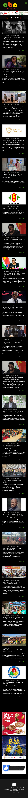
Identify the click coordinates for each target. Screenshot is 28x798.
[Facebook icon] (10, 792)
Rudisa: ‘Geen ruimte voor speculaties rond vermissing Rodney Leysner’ (13, 141)
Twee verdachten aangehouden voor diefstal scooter (13, 38)
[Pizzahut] (14, 734)
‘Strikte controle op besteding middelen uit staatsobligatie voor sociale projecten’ (13, 274)
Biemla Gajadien (7, 409)
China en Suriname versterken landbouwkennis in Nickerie (11, 582)
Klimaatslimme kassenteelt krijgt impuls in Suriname (12, 549)
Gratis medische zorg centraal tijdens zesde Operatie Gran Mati (13, 618)
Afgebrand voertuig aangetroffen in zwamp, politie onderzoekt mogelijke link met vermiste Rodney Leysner (13, 516)
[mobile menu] (26, 3)
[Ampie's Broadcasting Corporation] (11, 6)
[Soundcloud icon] (17, 792)
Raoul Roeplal (6, 69)
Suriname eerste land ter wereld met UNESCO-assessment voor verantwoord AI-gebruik (13, 684)
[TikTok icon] (15, 792)
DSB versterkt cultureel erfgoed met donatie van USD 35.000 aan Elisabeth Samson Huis (13, 176)
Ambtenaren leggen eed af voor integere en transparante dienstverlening (11, 447)
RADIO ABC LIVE (15, 17)
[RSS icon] (18, 792)
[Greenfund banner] (14, 758)
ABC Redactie (6, 35)
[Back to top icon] (14, 784)
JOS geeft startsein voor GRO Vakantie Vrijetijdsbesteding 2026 (13, 650)
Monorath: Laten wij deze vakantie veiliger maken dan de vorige (12, 412)
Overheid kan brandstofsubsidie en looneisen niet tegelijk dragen (12, 378)
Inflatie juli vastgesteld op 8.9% (11, 208)
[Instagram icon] (14, 792)
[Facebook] (14, 773)
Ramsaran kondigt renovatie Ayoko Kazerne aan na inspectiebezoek (12, 107)
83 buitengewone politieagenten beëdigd (11, 481)
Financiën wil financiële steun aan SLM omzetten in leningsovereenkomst (13, 240)
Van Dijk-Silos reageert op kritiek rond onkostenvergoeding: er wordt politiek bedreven (13, 73)
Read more (22, 50)
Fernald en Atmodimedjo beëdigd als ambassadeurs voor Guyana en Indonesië (13, 342)
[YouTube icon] (12, 792)
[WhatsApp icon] (9, 792)
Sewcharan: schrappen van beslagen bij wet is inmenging (13, 307)
